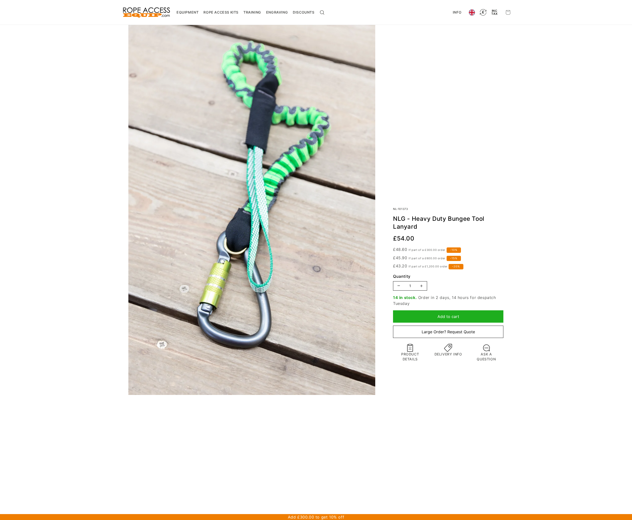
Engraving (277, 12)
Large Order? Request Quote (448, 331)
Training (252, 12)
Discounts (303, 12)
